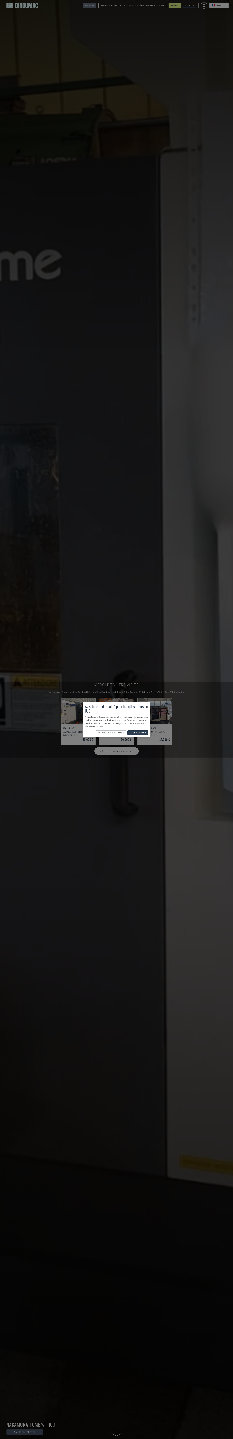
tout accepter (138, 732)
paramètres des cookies (111, 732)
